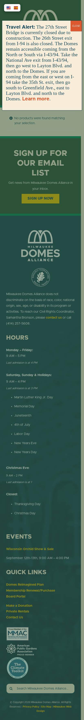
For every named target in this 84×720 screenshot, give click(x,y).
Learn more (35, 99)
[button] (9, 8)
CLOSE (76, 26)
